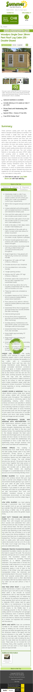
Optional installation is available (13, 100)
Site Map (17, 681)
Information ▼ (26, 13)
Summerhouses (17, 31)
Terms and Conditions (17, 679)
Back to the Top (16, 184)
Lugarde (20, 45)
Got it (22, 688)
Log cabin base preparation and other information (7, 661)
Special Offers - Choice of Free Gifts (14, 113)
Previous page (6, 45)
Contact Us (10, 13)
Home (6, 31)
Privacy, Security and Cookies (17, 677)
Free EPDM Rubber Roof (11, 116)
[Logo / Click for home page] (16, 4)
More (27, 31)
